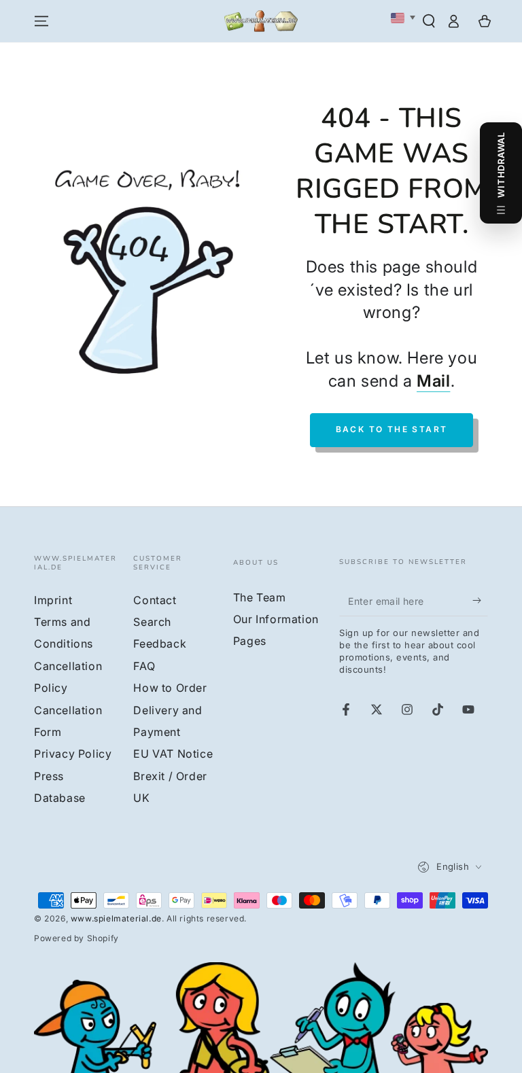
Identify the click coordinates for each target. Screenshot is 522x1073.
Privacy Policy (72, 753)
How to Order (170, 687)
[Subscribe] (480, 601)
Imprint (53, 600)
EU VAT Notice (173, 753)
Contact (154, 600)
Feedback (159, 643)
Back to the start (392, 429)
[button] (429, 21)
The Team (259, 597)
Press (49, 776)
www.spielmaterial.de (116, 918)
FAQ (144, 666)
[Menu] (41, 21)
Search (152, 622)
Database (60, 798)
